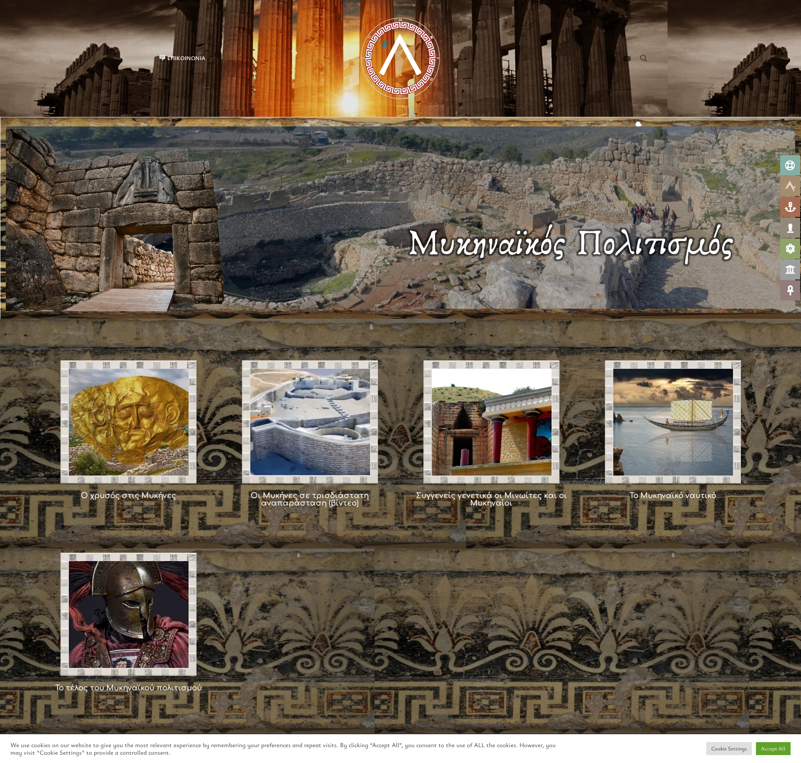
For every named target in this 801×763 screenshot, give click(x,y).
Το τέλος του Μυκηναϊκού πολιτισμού (128, 688)
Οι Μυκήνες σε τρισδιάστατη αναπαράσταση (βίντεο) (310, 499)
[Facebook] (611, 58)
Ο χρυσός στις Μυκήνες (128, 495)
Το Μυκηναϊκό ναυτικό (673, 495)
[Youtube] (626, 58)
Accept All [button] (773, 748)
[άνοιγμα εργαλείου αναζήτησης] (643, 58)
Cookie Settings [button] (729, 748)
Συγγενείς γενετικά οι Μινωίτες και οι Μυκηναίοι (491, 499)
